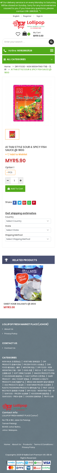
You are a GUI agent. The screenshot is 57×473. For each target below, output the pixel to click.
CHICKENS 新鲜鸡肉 (33, 396)
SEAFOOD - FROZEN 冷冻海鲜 (16, 393)
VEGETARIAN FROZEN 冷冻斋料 (38, 385)
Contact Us (9, 348)
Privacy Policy (10, 333)
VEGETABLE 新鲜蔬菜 (31, 361)
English (16, 16)
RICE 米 (38, 370)
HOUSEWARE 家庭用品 (13, 376)
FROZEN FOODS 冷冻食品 (34, 364)
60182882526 (24, 50)
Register (27, 16)
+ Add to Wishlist (16, 154)
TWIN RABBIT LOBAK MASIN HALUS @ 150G (23, 303)
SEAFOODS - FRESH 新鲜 (12, 396)
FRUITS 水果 (49, 396)
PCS (9, 172)
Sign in (40, 16)
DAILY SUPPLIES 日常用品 (35, 376)
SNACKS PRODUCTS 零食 (44, 373)
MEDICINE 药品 (29, 367)
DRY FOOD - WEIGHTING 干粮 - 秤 (41, 390)
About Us (8, 329)
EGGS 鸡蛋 (28, 370)
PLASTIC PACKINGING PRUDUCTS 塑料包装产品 (21, 388)
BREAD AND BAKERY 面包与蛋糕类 (40, 382)
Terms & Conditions (43, 444)
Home (7, 66)
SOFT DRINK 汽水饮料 (22, 373)
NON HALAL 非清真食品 (11, 361)
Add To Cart (17, 188)
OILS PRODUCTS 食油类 (14, 385)
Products (27, 444)
